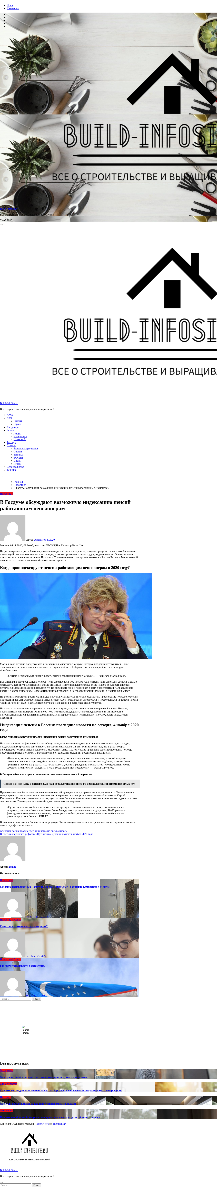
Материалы (6, 1070)
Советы (11, 445)
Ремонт (18, 421)
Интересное (20, 436)
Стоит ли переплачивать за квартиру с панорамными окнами (38, 1103)
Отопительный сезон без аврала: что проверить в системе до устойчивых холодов (50, 1117)
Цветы (17, 460)
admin (37, 539)
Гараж (17, 424)
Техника (11, 469)
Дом (9, 417)
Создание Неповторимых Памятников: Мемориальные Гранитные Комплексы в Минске (55, 886)
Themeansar (59, 1123)
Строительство (15, 466)
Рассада (11, 442)
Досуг (17, 433)
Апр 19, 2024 (40, 916)
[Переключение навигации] (1, 224)
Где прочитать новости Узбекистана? (22, 965)
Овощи (18, 451)
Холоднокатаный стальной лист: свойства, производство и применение (43, 1077)
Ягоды (17, 463)
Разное (11, 430)
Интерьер (5, 1097)
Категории (13, 8)
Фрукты (18, 457)
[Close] (1, 1182)
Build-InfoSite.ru (9, 208)
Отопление (6, 1110)
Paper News (42, 1123)
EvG (28, 956)
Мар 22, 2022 (38, 995)
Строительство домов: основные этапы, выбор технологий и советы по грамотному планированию (61, 1090)
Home (10, 5)
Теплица (18, 454)
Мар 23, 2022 (38, 956)
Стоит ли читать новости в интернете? (24, 926)
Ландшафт (13, 427)
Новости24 (20, 439)
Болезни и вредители (26, 448)
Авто (10, 414)
